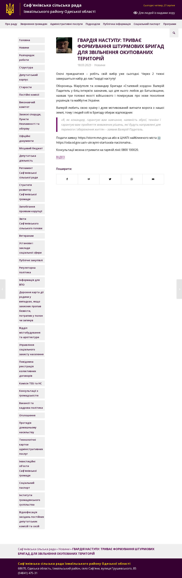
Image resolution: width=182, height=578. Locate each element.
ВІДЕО (60, 157)
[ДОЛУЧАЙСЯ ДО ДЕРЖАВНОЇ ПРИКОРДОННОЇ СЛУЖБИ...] (3, 289)
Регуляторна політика (27, 270)
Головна (24, 40)
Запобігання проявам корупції (30, 209)
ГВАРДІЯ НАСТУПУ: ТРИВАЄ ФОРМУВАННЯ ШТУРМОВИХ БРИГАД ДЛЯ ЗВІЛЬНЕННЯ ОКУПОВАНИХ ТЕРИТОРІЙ (120, 49)
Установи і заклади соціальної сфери (30, 247)
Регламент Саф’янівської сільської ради (28, 172)
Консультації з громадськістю (29, 393)
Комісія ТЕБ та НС (30, 383)
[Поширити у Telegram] (88, 179)
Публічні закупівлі (31, 260)
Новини (99, 65)
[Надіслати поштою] (153, 179)
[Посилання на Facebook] (145, 572)
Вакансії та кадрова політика (31, 405)
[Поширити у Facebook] (67, 179)
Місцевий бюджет (31, 148)
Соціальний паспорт (26, 485)
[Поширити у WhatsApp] (131, 179)
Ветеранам (26, 235)
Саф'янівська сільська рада (37, 549)
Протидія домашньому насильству (27, 427)
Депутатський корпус (28, 77)
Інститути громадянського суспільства (29, 499)
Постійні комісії (29, 94)
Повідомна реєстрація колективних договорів (27, 368)
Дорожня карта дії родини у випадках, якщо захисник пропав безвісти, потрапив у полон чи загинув (31, 306)
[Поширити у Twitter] (110, 179)
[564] (64, 45)
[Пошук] (174, 32)
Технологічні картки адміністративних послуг (31, 446)
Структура (26, 67)
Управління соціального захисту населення (31, 349)
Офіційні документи (26, 138)
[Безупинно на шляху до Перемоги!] (179, 289)
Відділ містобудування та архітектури (29, 332)
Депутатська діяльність (27, 158)
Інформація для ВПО (29, 282)
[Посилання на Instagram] (150, 572)
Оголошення (27, 415)
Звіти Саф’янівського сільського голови (30, 223)
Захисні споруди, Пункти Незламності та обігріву (30, 121)
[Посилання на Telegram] (161, 572)
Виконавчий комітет (27, 105)
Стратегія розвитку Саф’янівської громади (28, 192)
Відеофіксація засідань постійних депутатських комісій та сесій (31, 519)
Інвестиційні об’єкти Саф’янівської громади (28, 468)
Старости (25, 87)
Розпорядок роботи (26, 57)
